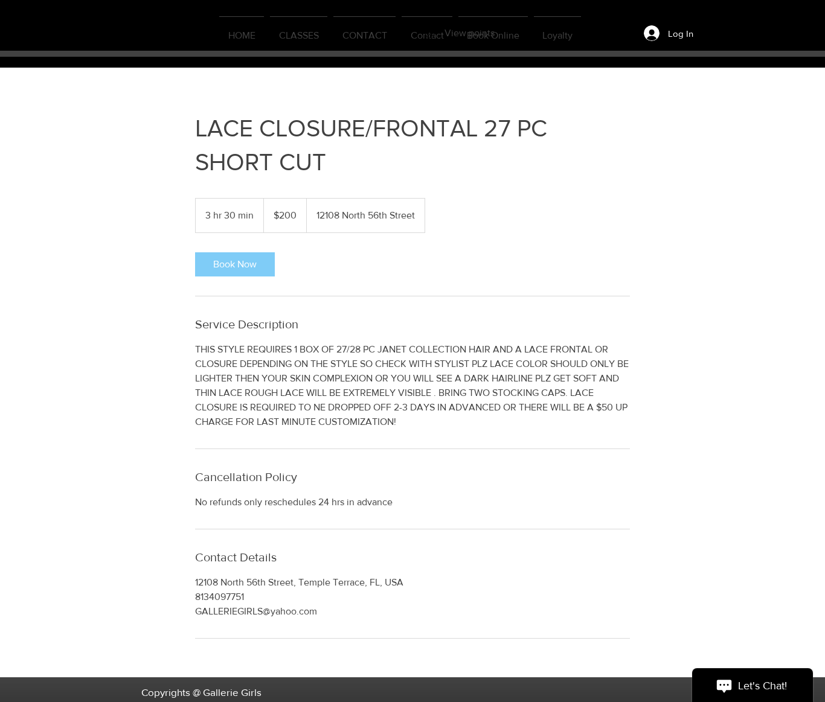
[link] (235, 264)
